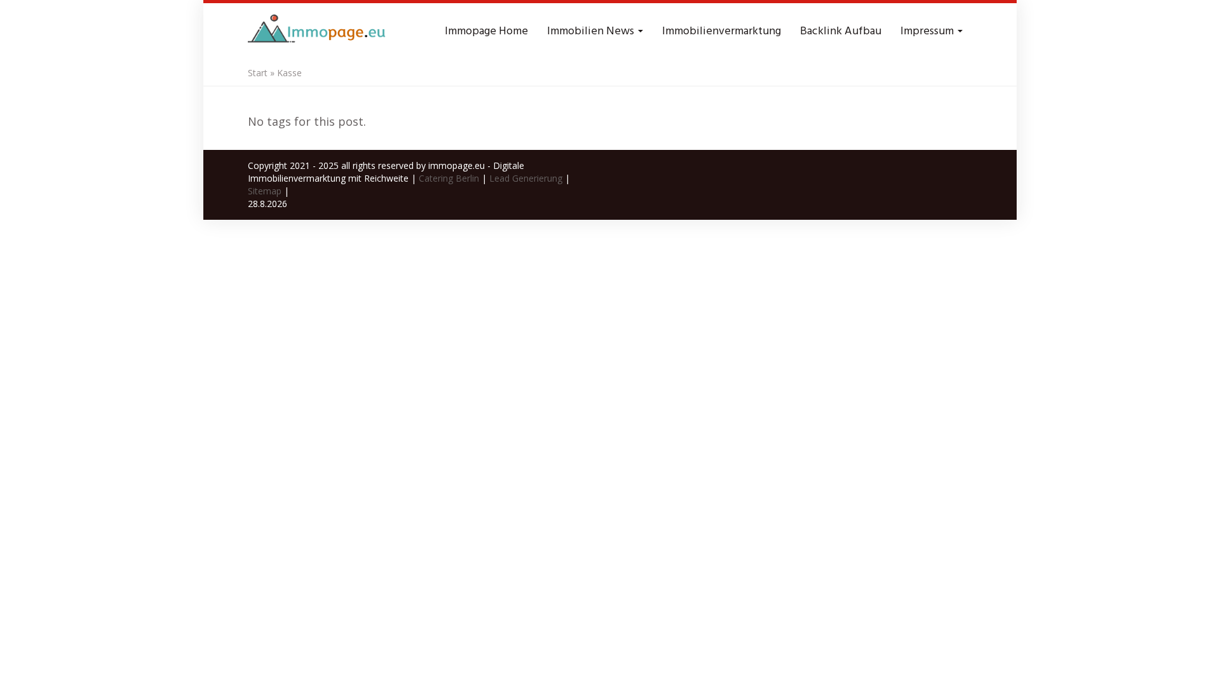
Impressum (928, 31)
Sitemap (264, 191)
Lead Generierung (525, 178)
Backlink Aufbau (840, 31)
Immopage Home (486, 31)
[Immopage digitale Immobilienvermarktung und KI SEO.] (318, 32)
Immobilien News (592, 31)
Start (258, 73)
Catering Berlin (449, 178)
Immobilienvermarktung (721, 31)
